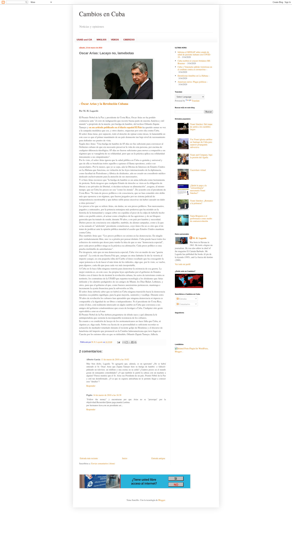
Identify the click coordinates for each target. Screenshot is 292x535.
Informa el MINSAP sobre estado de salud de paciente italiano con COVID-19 (194, 55)
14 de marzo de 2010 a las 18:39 (107, 395)
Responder (90, 385)
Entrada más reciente (89, 458)
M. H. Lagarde (199, 238)
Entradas (183, 298)
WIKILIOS (101, 39)
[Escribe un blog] (126, 342)
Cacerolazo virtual (198, 170)
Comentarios (184, 304)
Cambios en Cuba (102, 13)
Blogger (161, 500)
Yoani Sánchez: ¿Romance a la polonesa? (201, 202)
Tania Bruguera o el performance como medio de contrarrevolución (201, 218)
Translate (196, 100)
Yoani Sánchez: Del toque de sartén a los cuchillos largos (201, 127)
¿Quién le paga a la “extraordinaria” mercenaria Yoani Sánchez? (198, 189)
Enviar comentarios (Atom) (103, 463)
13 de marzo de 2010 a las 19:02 (115, 359)
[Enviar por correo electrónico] (123, 342)
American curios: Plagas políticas (192, 81)
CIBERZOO (129, 39)
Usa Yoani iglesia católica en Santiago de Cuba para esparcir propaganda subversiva (201, 143)
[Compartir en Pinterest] (135, 342)
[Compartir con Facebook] (132, 342)
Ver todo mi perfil (182, 264)
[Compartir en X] (129, 342)
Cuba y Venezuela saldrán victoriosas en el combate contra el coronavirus (195, 68)
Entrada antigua (158, 458)
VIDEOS (115, 39)
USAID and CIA (84, 39)
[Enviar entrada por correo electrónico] (118, 342)
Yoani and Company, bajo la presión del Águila (201, 156)
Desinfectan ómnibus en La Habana (193, 75)
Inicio (124, 458)
